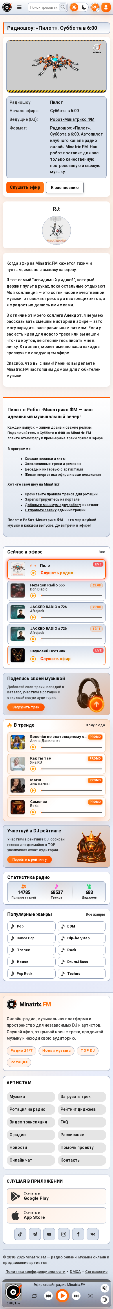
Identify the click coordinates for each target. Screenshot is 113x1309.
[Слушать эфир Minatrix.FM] (33, 573)
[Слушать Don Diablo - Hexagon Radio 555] (33, 596)
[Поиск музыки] (63, 7)
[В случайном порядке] (88, 1295)
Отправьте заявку (41, 510)
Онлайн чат (21, 1160)
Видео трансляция (28, 1122)
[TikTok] (20, 1234)
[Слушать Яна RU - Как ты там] (33, 769)
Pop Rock (24, 974)
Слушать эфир (25, 187)
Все (102, 552)
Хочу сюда (95, 725)
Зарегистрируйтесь (42, 499)
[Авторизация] (106, 7)
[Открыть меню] (19, 7)
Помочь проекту (77, 1147)
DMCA (75, 1271)
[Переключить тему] (79, 7)
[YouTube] (49, 1234)
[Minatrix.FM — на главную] (7, 7)
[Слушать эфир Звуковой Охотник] (33, 659)
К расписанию (65, 187)
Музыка (17, 1096)
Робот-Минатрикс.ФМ (72, 119)
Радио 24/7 (21, 1050)
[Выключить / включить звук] (105, 1288)
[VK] (93, 1234)
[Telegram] (35, 1234)
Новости (18, 1147)
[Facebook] (78, 1234)
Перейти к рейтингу (29, 860)
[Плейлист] (105, 1299)
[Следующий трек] (76, 1295)
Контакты (71, 1160)
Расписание (72, 1134)
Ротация (19, 1062)
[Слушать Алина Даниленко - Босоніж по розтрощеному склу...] (33, 747)
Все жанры (95, 914)
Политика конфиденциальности (35, 1271)
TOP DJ (88, 1050)
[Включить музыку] (62, 1295)
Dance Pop (25, 938)
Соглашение (96, 1271)
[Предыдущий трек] (48, 1295)
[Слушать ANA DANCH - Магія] (33, 790)
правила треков (60, 494)
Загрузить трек (25, 707)
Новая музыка (56, 1050)
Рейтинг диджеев (78, 1109)
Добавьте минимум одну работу (53, 505)
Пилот (46, 565)
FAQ (64, 1122)
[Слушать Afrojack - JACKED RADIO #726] (33, 617)
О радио (18, 1134)
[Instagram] (64, 1234)
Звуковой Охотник (47, 651)
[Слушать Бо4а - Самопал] (33, 812)
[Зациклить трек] (35, 1295)
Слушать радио (57, 573)
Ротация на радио (27, 1109)
